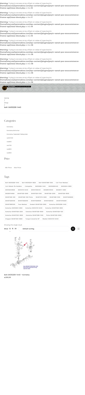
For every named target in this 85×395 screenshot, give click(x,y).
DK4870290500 (36, 201)
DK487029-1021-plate (25, 197)
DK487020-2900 (22, 193)
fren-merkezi (22, 204)
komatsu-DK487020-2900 (54, 208)
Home (6, 98)
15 (12, 229)
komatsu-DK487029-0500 (34, 212)
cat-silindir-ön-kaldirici (13, 186)
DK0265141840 (48, 190)
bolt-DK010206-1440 (12, 183)
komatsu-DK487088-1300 (34, 215)
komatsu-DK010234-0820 (13, 208)
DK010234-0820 (66, 186)
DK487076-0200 (41, 197)
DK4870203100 (10, 201)
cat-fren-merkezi (62, 183)
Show (6, 229)
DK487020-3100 (36, 193)
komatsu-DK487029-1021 (54, 212)
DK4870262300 (23, 201)
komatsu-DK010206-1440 (57, 204)
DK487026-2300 (50, 193)
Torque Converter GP (32, 219)
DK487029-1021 (10, 197)
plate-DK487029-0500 (53, 215)
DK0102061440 (53, 186)
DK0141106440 (36, 190)
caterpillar (28, 186)
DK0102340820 (10, 190)
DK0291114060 (9, 193)
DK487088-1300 (55, 197)
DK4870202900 (68, 197)
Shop (6, 103)
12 (10, 229)
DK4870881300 (10, 204)
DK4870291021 (48, 201)
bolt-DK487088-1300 (46, 183)
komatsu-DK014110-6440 (33, 208)
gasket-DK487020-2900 (38, 204)
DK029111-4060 (61, 190)
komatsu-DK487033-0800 (14, 215)
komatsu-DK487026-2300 (14, 212)
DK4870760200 (61, 201)
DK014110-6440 (23, 190)
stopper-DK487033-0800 (13, 219)
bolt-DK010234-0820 (29, 183)
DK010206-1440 (40, 186)
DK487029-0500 (63, 193)
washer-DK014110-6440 (50, 219)
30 (15, 229)
